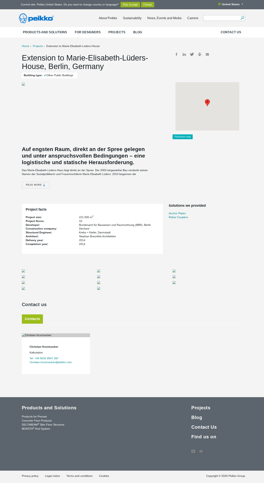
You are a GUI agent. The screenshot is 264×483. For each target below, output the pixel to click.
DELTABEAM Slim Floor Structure (43, 424)
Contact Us (231, 32)
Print (200, 54)
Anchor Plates (177, 213)
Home (25, 46)
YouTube (193, 449)
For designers (88, 32)
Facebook (176, 54)
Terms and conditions (79, 475)
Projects (116, 32)
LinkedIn (184, 54)
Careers (192, 18)
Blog (137, 32)
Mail (207, 54)
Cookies (104, 475)
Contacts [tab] (32, 319)
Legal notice (52, 475)
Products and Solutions (45, 32)
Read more (34, 184)
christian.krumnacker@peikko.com (51, 362)
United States (231, 4)
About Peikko (108, 18)
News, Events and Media (164, 18)
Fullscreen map (183, 136)
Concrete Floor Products (37, 420)
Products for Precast (34, 416)
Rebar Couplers (178, 217)
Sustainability (132, 18)
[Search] (242, 18)
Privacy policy (30, 475)
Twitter (192, 54)
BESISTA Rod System (36, 428)
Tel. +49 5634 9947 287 (44, 358)
